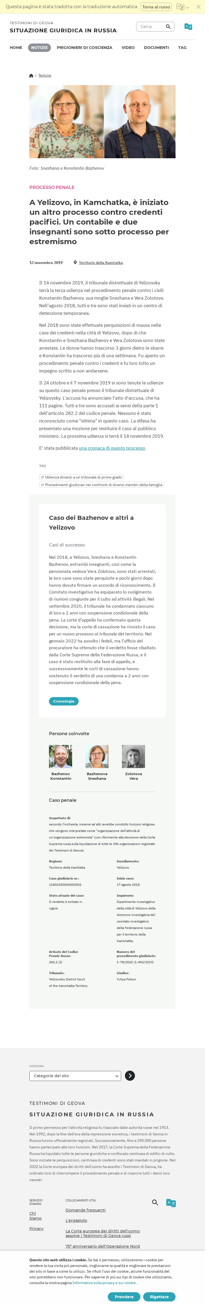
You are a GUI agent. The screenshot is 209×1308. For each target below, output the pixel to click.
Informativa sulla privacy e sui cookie (104, 1282)
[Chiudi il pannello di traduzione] (199, 7)
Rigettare (159, 1296)
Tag (182, 47)
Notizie (39, 47)
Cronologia (63, 701)
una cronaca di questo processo (112, 448)
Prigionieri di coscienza (84, 47)
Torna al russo (156, 7)
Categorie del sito (51, 1075)
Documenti (156, 47)
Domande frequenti (86, 1210)
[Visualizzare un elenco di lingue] (182, 7)
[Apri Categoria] (130, 1076)
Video (128, 47)
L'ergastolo (76, 1220)
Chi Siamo (35, 1216)
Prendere (124, 1296)
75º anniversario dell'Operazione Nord (103, 1246)
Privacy (36, 1228)
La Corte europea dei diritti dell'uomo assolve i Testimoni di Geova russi (103, 1233)
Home (16, 47)
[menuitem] (16, 48)
